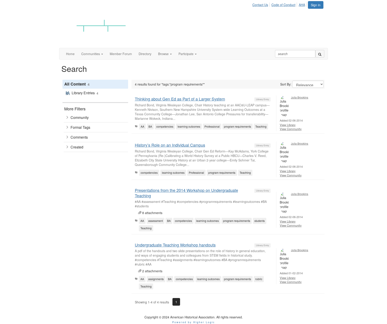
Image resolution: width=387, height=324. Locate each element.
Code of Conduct (283, 4)
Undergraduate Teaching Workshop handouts (175, 245)
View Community (291, 129)
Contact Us (260, 4)
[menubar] (280, 4)
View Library (288, 125)
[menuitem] (261, 4)
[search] (319, 54)
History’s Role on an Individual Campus (170, 145)
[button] (92, 53)
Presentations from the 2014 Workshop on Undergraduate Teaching (186, 192)
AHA (302, 4)
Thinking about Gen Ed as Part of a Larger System (180, 99)
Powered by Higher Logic (193, 322)
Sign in (315, 5)
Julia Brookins (299, 97)
